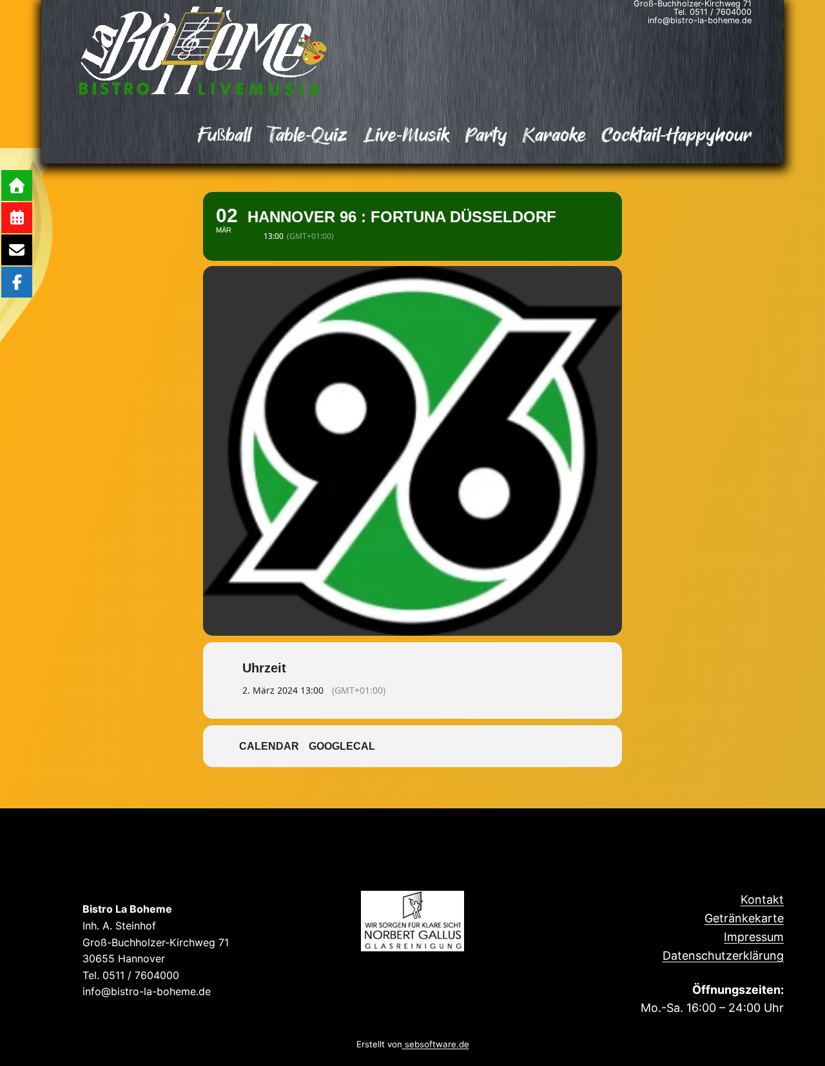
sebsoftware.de (435, 1044)
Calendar (269, 746)
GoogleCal (342, 746)
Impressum (754, 937)
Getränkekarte (744, 918)
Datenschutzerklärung (723, 955)
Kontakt (762, 899)
